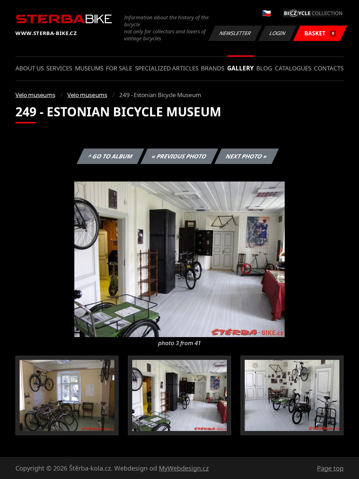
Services (59, 68)
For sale (119, 68)
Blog (264, 68)
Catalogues (293, 68)
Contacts (329, 68)
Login (277, 33)
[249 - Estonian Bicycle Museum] (179, 258)
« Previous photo (179, 156)
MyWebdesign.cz (184, 468)
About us (29, 68)
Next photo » (246, 156)
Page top (330, 468)
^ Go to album (110, 156)
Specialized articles (166, 68)
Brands (212, 68)
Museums (89, 68)
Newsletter (235, 33)
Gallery (240, 68)
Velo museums (35, 95)
